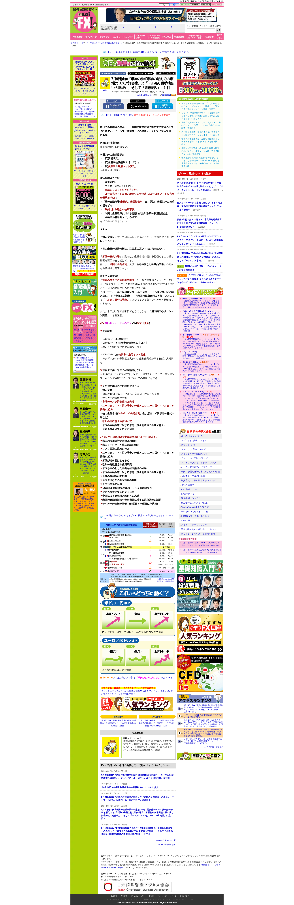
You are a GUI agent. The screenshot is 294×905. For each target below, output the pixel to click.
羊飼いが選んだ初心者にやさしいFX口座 (200, 471)
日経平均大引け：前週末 (84, 112)
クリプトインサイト (179, 899)
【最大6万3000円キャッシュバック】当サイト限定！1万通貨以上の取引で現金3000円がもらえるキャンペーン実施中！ (202, 355)
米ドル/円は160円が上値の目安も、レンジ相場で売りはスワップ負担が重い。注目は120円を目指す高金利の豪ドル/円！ (88, 417)
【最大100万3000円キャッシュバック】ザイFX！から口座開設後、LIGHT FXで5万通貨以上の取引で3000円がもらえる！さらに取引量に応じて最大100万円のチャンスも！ (201, 417)
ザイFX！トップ (77, 43)
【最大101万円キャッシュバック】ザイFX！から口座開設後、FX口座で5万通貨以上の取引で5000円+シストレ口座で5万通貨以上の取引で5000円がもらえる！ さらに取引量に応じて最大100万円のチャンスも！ (202, 381)
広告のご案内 (184, 896)
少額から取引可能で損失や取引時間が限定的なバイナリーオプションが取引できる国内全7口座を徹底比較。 (200, 151)
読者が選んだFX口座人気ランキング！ (199, 529)
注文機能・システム (190, 498)
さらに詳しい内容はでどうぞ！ (143, 677)
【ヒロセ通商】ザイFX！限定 (138, 115)
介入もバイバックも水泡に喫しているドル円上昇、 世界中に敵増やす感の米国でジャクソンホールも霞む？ (84, 335)
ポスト (138, 101)
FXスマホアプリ (189, 494)
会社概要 (124, 896)
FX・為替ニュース (190, 489)
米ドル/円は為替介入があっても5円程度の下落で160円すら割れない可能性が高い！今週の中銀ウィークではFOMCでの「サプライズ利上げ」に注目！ (88, 465)
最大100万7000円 (84, 183)
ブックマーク (163, 101)
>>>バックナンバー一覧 (166, 840)
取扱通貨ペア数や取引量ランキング (198, 480)
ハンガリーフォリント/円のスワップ (198, 462)
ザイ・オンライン (164, 899)
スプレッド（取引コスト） (194, 440)
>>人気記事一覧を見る (213, 747)
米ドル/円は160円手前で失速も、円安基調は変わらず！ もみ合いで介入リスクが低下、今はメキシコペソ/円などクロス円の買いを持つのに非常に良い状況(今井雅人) (203, 732)
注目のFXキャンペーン (192, 436)
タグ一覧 (173, 896)
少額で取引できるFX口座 (193, 476)
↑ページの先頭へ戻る (167, 845)
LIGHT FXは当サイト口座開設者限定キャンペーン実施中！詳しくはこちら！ (149, 52)
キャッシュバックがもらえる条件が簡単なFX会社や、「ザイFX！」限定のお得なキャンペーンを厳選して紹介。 (137, 691)
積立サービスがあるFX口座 (194, 502)
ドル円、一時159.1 (82, 107)
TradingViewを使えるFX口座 (195, 507)
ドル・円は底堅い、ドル (84, 116)
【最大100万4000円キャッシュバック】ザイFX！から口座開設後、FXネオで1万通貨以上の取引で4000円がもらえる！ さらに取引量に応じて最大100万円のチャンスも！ (201, 303)
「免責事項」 (205, 865)
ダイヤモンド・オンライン (132, 899)
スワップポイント (189, 445)
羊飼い (105, 90)
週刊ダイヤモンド (150, 899)
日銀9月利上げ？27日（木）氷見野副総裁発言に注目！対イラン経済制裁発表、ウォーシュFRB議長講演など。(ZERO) (203, 741)
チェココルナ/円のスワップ (194, 458)
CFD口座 (185, 520)
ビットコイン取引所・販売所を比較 (198, 534)
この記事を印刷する (143, 95)
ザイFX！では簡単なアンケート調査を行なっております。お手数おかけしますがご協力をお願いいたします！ (200, 116)
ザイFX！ (191, 899)
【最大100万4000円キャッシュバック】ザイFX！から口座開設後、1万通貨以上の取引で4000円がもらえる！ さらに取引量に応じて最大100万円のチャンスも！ (201, 366)
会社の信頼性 (187, 485)
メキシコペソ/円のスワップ (194, 454)
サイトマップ (161, 896)
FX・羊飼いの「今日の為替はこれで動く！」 (104, 43)
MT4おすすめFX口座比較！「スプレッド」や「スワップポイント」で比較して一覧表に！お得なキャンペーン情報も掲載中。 (200, 106)
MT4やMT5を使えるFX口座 (194, 511)
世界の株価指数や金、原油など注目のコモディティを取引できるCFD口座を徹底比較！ (200, 141)
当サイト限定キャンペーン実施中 (84, 126)
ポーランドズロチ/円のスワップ (196, 467)
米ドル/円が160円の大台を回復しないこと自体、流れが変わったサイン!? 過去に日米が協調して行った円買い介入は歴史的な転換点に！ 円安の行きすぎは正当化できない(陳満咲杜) (203, 723)
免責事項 (114, 896)
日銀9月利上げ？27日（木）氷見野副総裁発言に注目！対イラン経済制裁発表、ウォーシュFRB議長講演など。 (84, 362)
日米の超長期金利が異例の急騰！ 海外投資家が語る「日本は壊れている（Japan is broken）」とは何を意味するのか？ (88, 440)
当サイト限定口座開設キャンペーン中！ (84, 147)
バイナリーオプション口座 (194, 525)
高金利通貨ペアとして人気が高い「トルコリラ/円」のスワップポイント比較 (85, 65)
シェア (114, 101)
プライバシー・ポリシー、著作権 (142, 896)
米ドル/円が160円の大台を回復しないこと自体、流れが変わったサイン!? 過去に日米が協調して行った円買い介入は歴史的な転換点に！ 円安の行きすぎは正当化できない (88, 391)
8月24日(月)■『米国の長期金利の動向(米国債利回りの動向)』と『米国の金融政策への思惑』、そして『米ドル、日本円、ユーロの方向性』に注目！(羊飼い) (203, 708)
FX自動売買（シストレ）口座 (195, 516)
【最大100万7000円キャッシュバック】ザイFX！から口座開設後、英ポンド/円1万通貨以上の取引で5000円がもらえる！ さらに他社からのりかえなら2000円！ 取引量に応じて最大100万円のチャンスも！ (201, 341)
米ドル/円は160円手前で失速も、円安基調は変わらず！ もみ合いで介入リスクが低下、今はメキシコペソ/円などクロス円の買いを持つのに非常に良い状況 (84, 503)
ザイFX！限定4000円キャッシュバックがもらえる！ (84, 173)
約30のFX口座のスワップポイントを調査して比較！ (84, 90)
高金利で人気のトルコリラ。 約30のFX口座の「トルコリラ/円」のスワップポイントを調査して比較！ (201, 125)
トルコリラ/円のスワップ (193, 449)
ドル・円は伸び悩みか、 (84, 109)
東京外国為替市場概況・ (84, 114)
